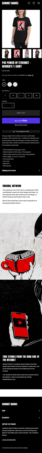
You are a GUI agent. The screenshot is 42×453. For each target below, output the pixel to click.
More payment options (21, 125)
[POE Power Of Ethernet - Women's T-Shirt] (6, 53)
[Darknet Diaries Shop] (10, 3)
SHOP (3, 411)
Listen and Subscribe (9, 440)
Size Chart (5, 90)
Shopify (25, 448)
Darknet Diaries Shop (11, 448)
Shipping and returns (9, 170)
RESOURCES (5, 418)
